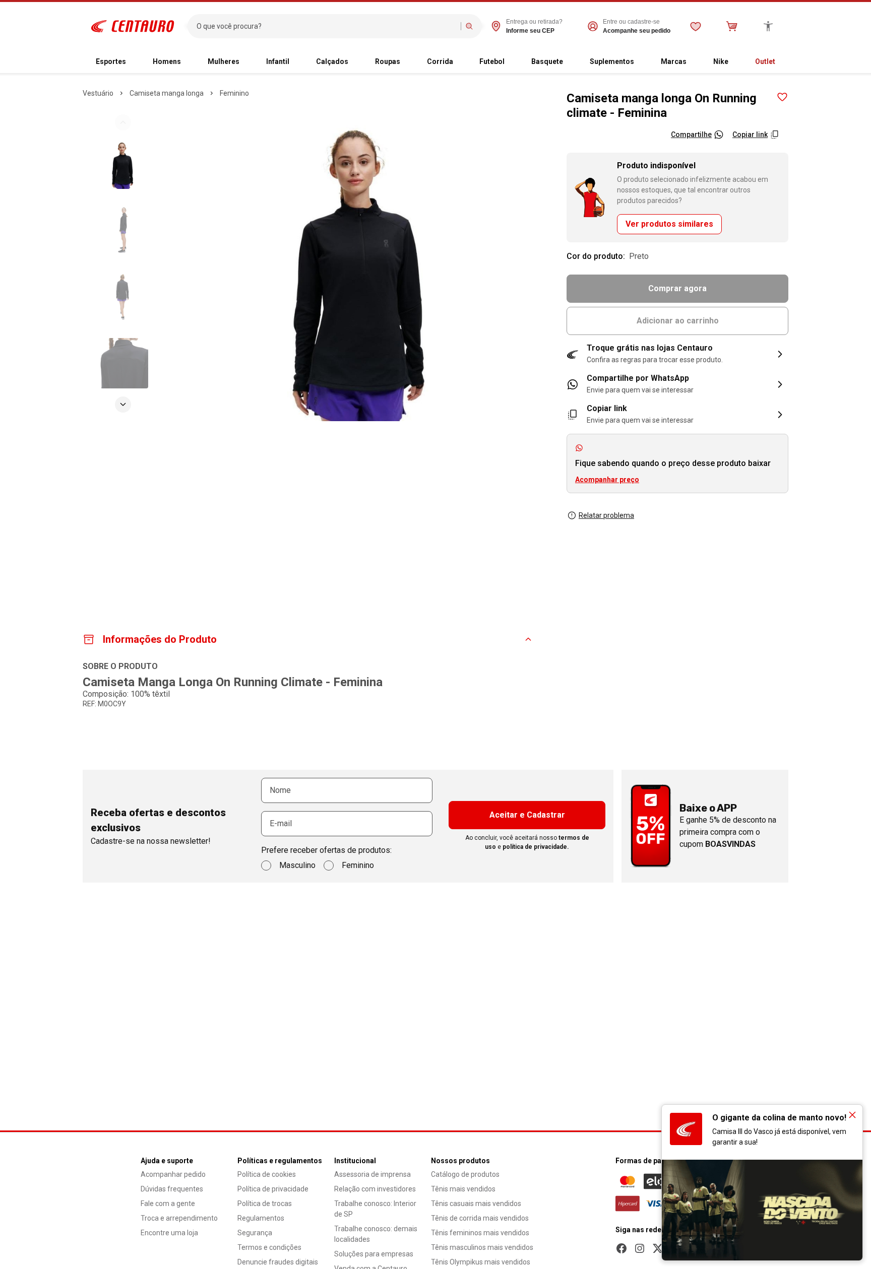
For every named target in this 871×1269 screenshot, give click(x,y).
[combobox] (326, 26)
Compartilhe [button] (691, 134)
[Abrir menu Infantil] (297, 62)
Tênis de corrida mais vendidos (480, 1218)
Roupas (387, 61)
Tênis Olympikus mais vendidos (480, 1262)
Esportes (111, 61)
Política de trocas (264, 1203)
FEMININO (234, 93)
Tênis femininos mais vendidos (480, 1233)
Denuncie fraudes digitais (277, 1262)
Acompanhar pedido (173, 1174)
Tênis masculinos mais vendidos (482, 1247)
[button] (677, 354)
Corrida (440, 61)
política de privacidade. (536, 846)
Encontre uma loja (169, 1233)
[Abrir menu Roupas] (408, 62)
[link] (677, 384)
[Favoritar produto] (782, 97)
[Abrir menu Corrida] (461, 62)
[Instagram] (640, 1248)
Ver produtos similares (669, 224)
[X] (658, 1248)
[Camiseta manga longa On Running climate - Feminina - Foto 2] (123, 230)
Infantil (277, 61)
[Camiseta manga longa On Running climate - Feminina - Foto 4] (123, 363)
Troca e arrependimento (179, 1218)
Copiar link (750, 134)
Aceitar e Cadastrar (527, 815)
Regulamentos (260, 1218)
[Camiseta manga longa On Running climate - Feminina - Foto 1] (123, 164)
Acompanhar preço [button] (607, 480)
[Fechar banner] (852, 1115)
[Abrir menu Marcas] (695, 62)
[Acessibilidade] (768, 26)
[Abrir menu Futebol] (513, 62)
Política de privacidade (272, 1189)
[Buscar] (469, 26)
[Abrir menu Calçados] (356, 62)
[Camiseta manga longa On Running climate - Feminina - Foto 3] (123, 297)
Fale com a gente (168, 1203)
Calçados (332, 61)
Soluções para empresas (373, 1254)
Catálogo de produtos (465, 1174)
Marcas (674, 61)
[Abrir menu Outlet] (783, 62)
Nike (720, 61)
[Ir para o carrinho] (732, 26)
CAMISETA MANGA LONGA (167, 93)
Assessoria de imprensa (372, 1174)
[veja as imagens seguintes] (123, 404)
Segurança (254, 1233)
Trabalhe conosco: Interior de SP (375, 1208)
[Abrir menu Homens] (189, 62)
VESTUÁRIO (98, 93)
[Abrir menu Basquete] (571, 62)
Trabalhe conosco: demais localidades (375, 1234)
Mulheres (223, 61)
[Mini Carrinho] (732, 26)
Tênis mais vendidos (463, 1189)
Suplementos (612, 61)
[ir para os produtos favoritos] (695, 26)
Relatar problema (606, 515)
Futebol (492, 61)
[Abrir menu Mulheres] (247, 62)
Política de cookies (266, 1174)
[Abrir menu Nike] (736, 62)
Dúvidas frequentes (172, 1189)
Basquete (547, 61)
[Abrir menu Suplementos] (642, 62)
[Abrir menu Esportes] (134, 62)
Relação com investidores (375, 1189)
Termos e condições (269, 1247)
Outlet (765, 61)
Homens (167, 61)
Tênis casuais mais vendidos (476, 1203)
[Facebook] (621, 1248)
